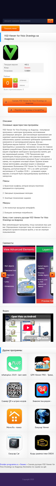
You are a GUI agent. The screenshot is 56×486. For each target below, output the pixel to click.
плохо (20, 85)
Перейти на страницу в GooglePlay (29, 110)
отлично (20, 80)
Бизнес (27, 67)
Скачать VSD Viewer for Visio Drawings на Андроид (29, 102)
